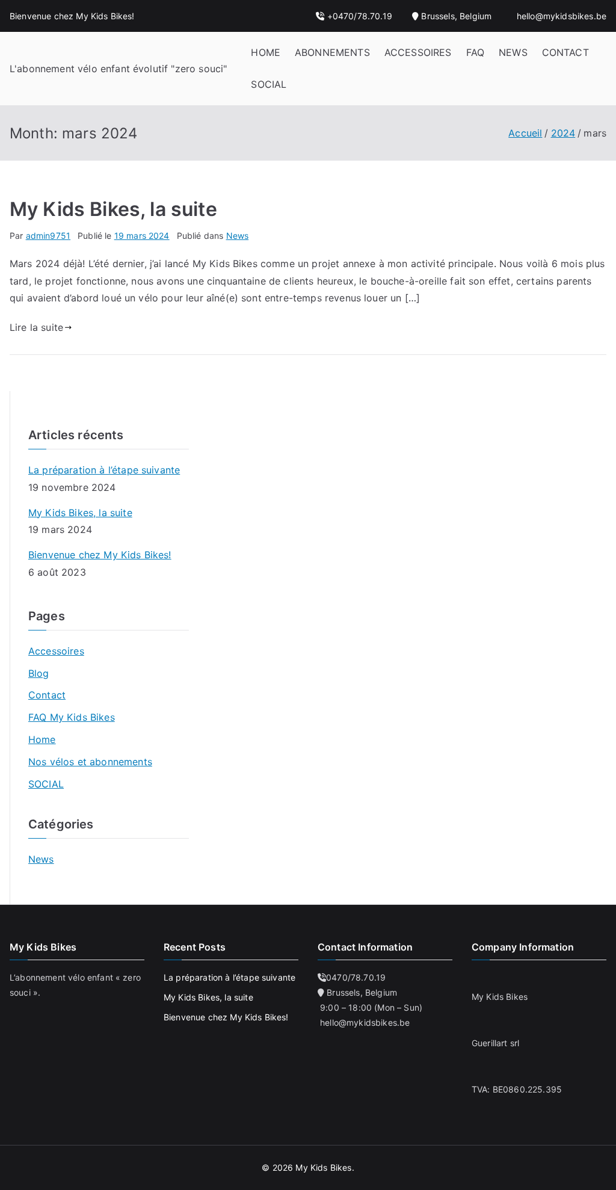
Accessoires (56, 651)
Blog (38, 673)
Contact (47, 695)
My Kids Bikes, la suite (113, 209)
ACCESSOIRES (418, 52)
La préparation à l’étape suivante (104, 470)
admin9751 (48, 235)
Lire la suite (36, 327)
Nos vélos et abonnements (90, 762)
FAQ (475, 52)
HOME (265, 52)
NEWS (513, 52)
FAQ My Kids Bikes (71, 717)
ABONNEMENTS (332, 52)
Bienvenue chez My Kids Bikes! (99, 555)
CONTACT (565, 52)
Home (42, 739)
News (237, 235)
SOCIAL (268, 84)
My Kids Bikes (323, 1167)
